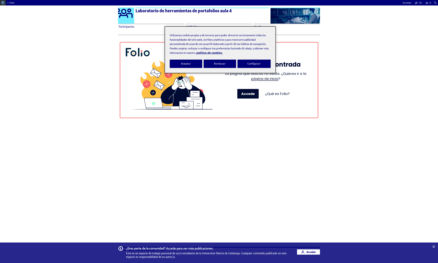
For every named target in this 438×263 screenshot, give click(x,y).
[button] (433, 247)
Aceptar (186, 63)
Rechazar (220, 63)
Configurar (254, 63)
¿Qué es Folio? (277, 93)
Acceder (311, 252)
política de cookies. (209, 52)
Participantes (126, 27)
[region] (220, 49)
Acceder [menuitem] (407, 2)
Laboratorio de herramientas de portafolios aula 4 (184, 11)
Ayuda (258, 27)
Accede (248, 93)
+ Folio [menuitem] (10, 2)
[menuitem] (3, 2)
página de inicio (264, 78)
